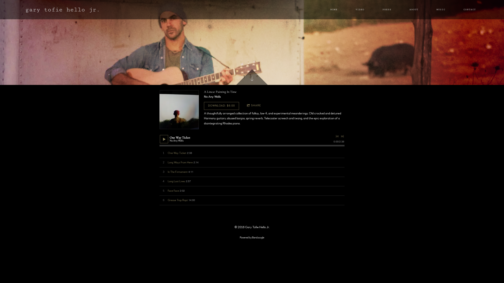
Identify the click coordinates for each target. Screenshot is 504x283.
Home (333, 9)
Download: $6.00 (221, 105)
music (440, 9)
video (360, 9)
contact (469, 9)
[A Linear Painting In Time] (179, 109)
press (387, 9)
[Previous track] (337, 136)
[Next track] (342, 136)
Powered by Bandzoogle (252, 237)
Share (256, 105)
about (414, 9)
